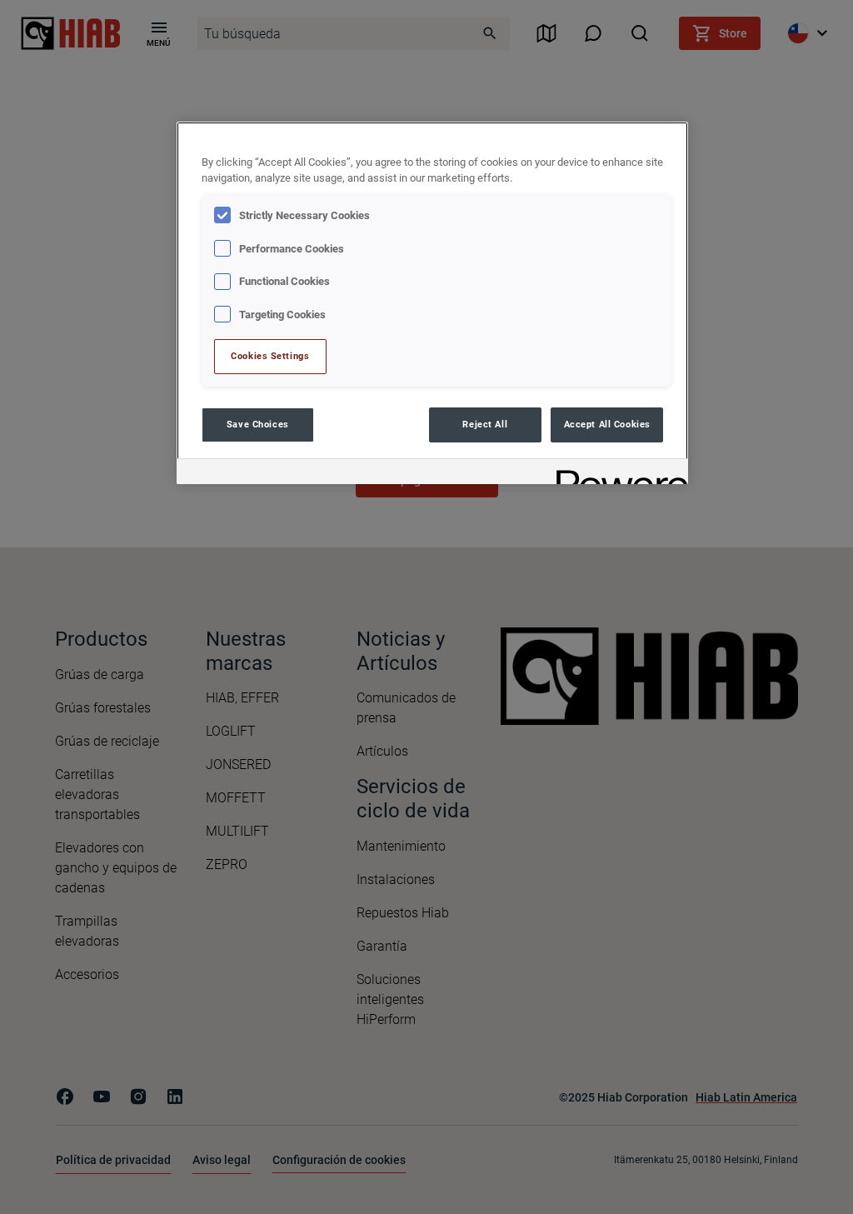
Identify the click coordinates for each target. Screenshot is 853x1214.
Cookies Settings (270, 356)
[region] (432, 303)
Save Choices (258, 424)
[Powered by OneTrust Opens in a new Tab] (616, 473)
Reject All (484, 424)
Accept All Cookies (607, 424)
